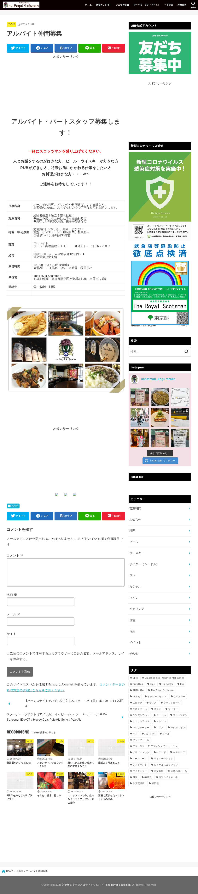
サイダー (173, 709)
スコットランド (141, 721)
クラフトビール (172, 702)
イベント (135, 642)
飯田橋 (155, 783)
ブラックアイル (141, 740)
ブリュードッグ (141, 752)
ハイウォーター (141, 727)
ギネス (152, 702)
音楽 (132, 631)
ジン (132, 575)
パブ (135, 733)
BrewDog (138, 684)
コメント (15, 555)
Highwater (167, 684)
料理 (132, 530)
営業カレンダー (104, 5)
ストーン (161, 721)
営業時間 (135, 508)
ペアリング (136, 608)
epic (152, 684)
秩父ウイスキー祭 (168, 777)
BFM (135, 678)
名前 (12, 594)
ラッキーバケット (163, 758)
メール (13, 614)
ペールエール (140, 758)
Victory (136, 696)
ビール (133, 541)
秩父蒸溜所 (139, 783)
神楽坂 (148, 777)
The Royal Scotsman (162, 690)
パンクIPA (149, 733)
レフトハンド (140, 764)
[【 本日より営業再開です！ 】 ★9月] (160, 417)
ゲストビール (140, 709)
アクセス (168, 5)
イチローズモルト (156, 696)
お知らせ (135, 519)
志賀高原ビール (179, 771)
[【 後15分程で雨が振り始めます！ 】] (180, 397)
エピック (137, 702)
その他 (11, 24)
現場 (132, 620)
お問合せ (182, 5)
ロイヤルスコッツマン (166, 764)
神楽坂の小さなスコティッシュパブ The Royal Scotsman (96, 884)
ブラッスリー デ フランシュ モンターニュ (155, 746)
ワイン (133, 597)
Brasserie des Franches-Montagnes (164, 678)
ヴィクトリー (140, 771)
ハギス (160, 727)
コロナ (157, 709)
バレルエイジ (178, 727)
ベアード (161, 752)
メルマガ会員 (122, 5)
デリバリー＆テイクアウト (146, 5)
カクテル (135, 586)
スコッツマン (180, 715)
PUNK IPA (138, 690)
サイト (11, 633)
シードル (161, 715)
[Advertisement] (66, 85)
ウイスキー (136, 553)
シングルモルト (141, 715)
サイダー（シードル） (144, 564)
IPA (182, 684)
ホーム (88, 5)
